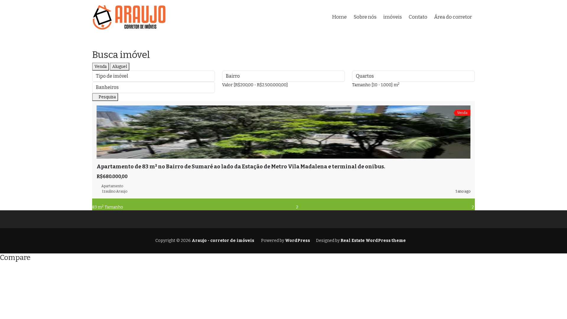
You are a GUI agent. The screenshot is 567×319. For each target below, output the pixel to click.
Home (339, 17)
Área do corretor (453, 17)
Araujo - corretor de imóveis (222, 240)
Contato (418, 17)
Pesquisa (107, 97)
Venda (100, 66)
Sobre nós (365, 17)
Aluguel (119, 66)
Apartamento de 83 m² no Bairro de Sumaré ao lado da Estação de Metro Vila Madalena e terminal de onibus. (241, 166)
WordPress (297, 240)
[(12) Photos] (98, 161)
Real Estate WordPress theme (373, 240)
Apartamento (112, 186)
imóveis (392, 17)
